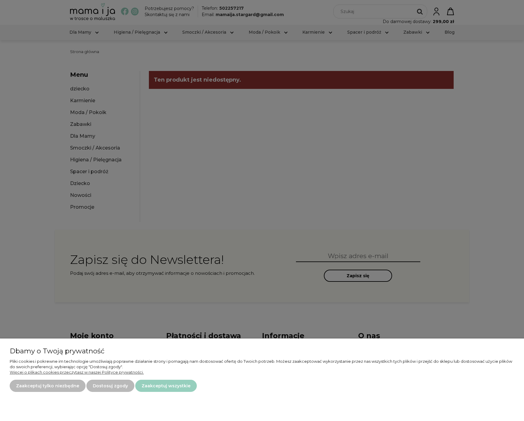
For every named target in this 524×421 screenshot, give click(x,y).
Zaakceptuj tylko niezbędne (47, 386)
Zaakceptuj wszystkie (166, 386)
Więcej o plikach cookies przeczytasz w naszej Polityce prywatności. (77, 372)
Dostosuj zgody (110, 386)
